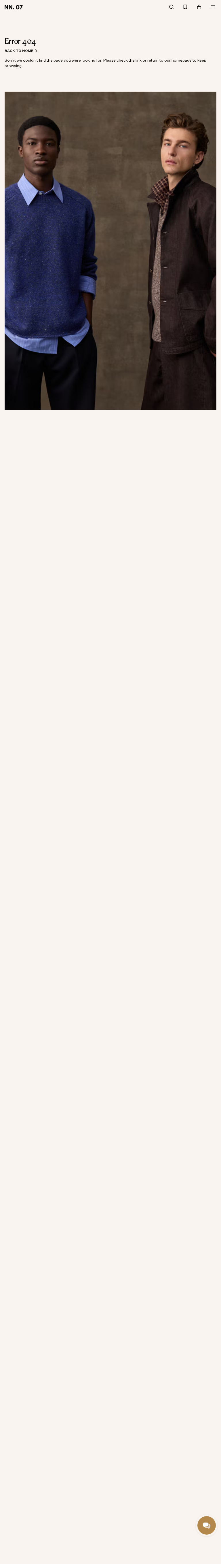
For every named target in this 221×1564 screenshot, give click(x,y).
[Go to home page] (14, 7)
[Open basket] (199, 7)
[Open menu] (213, 7)
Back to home (19, 50)
